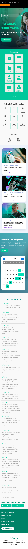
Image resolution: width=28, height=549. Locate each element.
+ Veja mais (6, 39)
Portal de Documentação (7, 512)
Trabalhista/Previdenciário (18, 505)
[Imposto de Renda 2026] (19, 88)
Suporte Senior (7, 528)
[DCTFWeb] (19, 79)
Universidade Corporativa (7, 521)
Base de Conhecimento (7, 515)
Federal (3, 505)
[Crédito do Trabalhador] (19, 68)
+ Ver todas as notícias (7, 497)
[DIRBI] (9, 88)
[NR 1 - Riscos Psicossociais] (9, 78)
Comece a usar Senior (5, 5)
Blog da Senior (5, 524)
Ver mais (14, 96)
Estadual (9, 505)
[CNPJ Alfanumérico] (19, 59)
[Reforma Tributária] (9, 59)
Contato (3, 518)
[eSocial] (9, 69)
